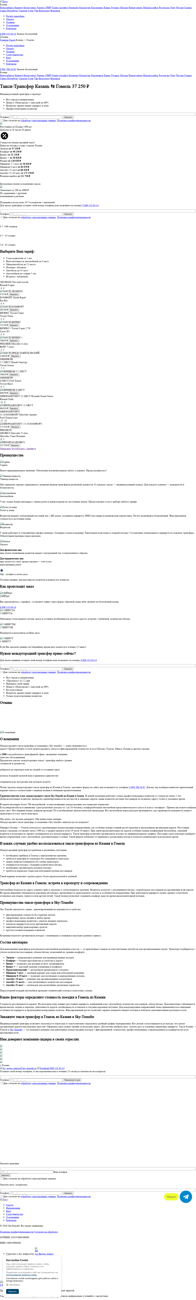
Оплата (10, 19)
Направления (13, 1208)
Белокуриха (30, 7)
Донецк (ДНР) (43, 7)
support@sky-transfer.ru (24, 1068)
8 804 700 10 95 (137, 787)
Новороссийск (150, 7)
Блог (8, 57)
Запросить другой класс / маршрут (18, 448)
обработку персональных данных (38, 120)
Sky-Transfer (16, 1029)
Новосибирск (7, 7)
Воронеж (55, 10)
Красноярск (97, 7)
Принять (12, 1291)
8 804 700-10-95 (8, 69)
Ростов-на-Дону (167, 7)
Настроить (14, 1285)
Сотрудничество (14, 54)
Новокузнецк (136, 7)
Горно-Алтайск (60, 7)
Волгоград (44, 10)
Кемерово (74, 7)
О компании (12, 25)
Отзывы (10, 22)
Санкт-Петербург (9, 10)
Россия (179, 7)
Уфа (36, 10)
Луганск (115, 7)
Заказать (14, 294)
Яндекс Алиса (45, 1253)
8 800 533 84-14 (8, 33)
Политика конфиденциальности (74, 120)
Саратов (23, 10)
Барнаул (19, 7)
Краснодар (84, 7)
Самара (188, 7)
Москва (124, 7)
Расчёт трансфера (15, 16)
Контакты (11, 28)
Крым (107, 7)
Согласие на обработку (46, 1231)
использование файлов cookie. (21, 1275)
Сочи (30, 10)
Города (9, 1204)
